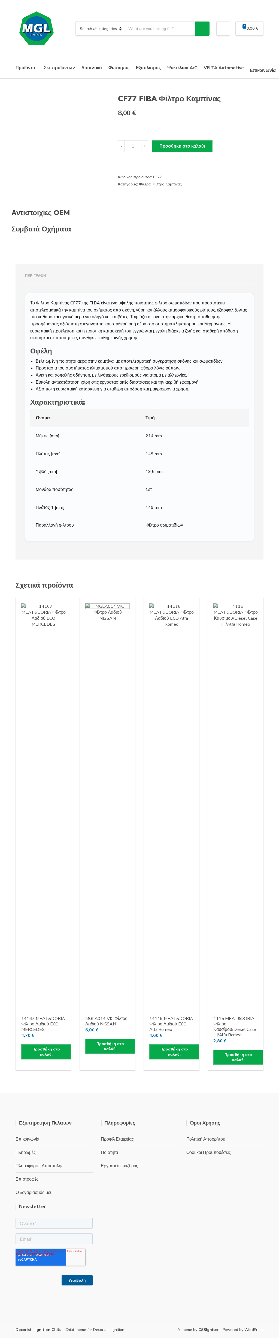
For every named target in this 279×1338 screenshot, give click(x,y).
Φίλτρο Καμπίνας (167, 184)
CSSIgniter (208, 1329)
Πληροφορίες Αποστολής (39, 1166)
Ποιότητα (109, 1153)
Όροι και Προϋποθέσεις (208, 1153)
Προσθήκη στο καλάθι (182, 146)
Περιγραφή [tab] (35, 275)
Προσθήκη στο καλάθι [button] (46, 1052)
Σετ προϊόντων (59, 68)
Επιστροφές (27, 1179)
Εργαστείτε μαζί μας (119, 1166)
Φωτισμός (118, 68)
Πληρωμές (26, 1153)
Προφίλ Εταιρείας (117, 1139)
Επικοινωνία (263, 71)
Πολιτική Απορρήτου (205, 1139)
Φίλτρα (145, 184)
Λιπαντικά (91, 68)
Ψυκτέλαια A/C (182, 68)
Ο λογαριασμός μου (34, 1193)
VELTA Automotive (224, 68)
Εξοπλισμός (148, 68)
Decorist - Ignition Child (39, 1329)
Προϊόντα (25, 68)
